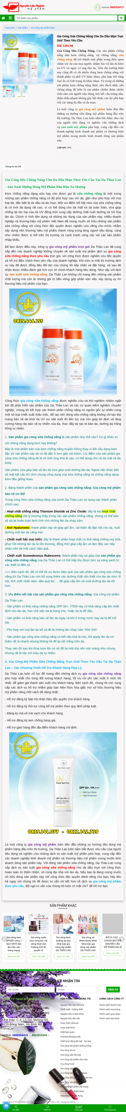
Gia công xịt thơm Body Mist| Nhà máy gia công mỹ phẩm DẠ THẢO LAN (88, 944)
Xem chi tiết (14, 956)
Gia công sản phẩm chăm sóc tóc (76, 1077)
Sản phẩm (23, 27)
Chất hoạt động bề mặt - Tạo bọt (75, 1041)
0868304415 (117, 7)
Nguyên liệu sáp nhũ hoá (72, 1004)
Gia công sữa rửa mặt (70, 1054)
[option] (27, 59)
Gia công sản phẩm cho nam (74, 1059)
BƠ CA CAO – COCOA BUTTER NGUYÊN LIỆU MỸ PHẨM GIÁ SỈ (113, 942)
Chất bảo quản (67, 1032)
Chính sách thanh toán (110, 1004)
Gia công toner (67, 1063)
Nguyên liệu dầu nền (70, 1018)
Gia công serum (67, 1050)
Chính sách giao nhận (109, 1013)
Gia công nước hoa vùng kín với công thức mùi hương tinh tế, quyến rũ (38, 944)
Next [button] (122, 939)
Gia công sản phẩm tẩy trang (74, 1086)
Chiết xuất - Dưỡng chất (71, 1009)
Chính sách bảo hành (109, 1018)
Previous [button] (4, 939)
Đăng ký (113, 989)
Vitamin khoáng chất (70, 1036)
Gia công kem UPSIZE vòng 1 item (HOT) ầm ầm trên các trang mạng (14, 944)
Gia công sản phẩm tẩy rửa (73, 1082)
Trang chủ (9, 27)
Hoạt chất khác (67, 1027)
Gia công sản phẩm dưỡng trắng (75, 1045)
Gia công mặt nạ (68, 1068)
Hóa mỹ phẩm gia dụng (71, 1095)
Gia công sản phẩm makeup (73, 1072)
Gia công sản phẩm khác (43, 27)
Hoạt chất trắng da (69, 1022)
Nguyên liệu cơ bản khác (72, 1013)
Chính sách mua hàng (109, 1009)
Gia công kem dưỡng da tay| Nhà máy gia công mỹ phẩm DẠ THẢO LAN (63, 944)
